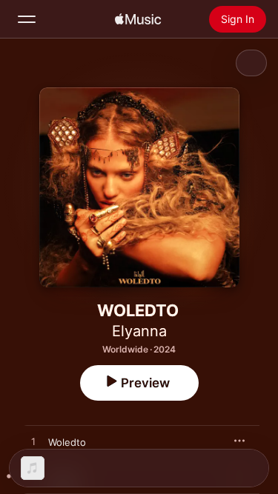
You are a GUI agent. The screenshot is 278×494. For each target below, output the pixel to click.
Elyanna (139, 331)
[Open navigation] (26, 19)
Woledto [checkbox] (67, 442)
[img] (138, 19)
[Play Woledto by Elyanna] (33, 442)
